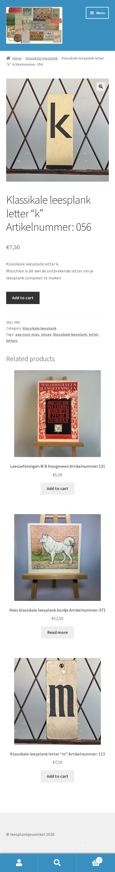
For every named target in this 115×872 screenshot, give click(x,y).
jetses (46, 334)
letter (93, 334)
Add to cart (22, 297)
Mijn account (19, 863)
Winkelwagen (88, 858)
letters (11, 340)
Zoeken (57, 863)
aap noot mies (27, 334)
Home (17, 58)
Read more (57, 632)
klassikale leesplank (42, 58)
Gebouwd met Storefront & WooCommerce (45, 841)
